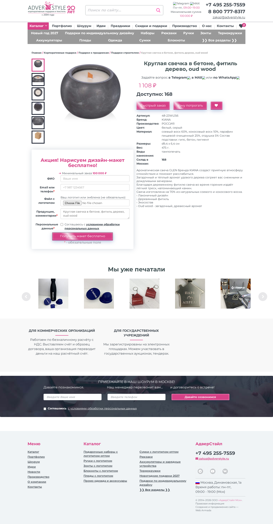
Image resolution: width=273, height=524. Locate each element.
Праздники (120, 26)
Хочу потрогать (190, 105)
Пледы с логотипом (98, 476)
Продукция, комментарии (47, 213)
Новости (34, 472)
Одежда (115, 40)
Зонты (205, 33)
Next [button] (262, 296)
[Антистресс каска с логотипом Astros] (99, 294)
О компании (37, 482)
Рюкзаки (168, 33)
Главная (37, 52)
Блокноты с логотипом (101, 471)
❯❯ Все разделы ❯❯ (219, 40)
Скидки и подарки (151, 26)
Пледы (85, 40)
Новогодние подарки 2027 (159, 476)
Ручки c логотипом (98, 461)
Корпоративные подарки (60, 52)
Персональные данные (47, 226)
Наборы (147, 33)
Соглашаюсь (92, 408)
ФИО (51, 178)
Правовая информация (209, 503)
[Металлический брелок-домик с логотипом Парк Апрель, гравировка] (190, 294)
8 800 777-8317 (226, 11)
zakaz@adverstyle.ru (229, 17)
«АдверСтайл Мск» (230, 500)
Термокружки (230, 33)
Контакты (225, 26)
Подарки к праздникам (94, 52)
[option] (53, 297)
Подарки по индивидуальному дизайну (99, 33)
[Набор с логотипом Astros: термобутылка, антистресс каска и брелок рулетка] (53, 294)
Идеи (101, 26)
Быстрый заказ (153, 105)
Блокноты (176, 40)
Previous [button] (26, 296)
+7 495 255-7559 (225, 5)
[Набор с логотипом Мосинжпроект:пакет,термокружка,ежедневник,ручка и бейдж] (235, 294)
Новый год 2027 (44, 33)
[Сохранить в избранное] (216, 106)
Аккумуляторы (49, 40)
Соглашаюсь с (92, 226)
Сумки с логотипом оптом (158, 452)
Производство (184, 26)
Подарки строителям (125, 52)
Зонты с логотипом (98, 466)
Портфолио (62, 26)
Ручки (188, 33)
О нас (207, 26)
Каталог (37, 26)
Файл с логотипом (46, 201)
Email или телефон (47, 189)
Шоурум (84, 26)
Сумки (144, 40)
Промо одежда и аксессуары (105, 481)
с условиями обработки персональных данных (102, 408)
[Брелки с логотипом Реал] (144, 294)
